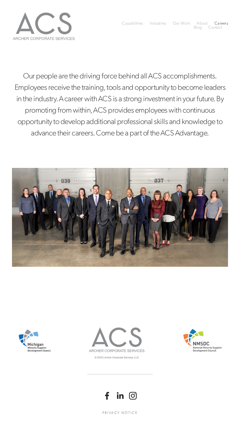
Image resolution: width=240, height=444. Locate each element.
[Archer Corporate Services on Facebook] (107, 396)
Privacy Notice (120, 412)
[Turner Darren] (120, 396)
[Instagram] (133, 396)
